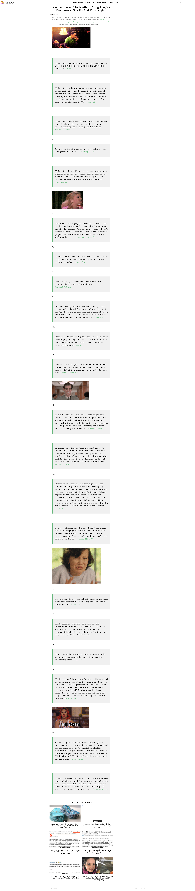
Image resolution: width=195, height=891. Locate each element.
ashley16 (91, 102)
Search (192, 2)
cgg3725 (78, 660)
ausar (78, 345)
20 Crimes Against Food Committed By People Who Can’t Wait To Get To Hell (65, 877)
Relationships (113, 2)
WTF (65, 821)
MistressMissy (72, 698)
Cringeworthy (97, 847)
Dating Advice (65, 847)
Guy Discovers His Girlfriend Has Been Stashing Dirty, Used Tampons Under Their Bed (97, 852)
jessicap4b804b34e (85, 539)
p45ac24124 (72, 69)
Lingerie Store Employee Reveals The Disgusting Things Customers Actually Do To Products (97, 825)
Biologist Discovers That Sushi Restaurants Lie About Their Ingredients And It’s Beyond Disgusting (97, 878)
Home (136, 888)
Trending (97, 873)
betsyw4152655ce (100, 789)
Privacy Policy (142, 888)
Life (93, 2)
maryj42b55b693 (62, 129)
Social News (101, 2)
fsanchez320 (74, 604)
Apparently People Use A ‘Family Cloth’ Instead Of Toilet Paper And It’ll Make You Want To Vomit (65, 825)
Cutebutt (99, 317)
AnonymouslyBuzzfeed (86, 237)
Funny (87, 2)
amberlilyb (80, 262)
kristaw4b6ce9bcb (70, 372)
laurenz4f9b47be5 (63, 287)
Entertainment (78, 2)
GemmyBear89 (87, 152)
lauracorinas (77, 759)
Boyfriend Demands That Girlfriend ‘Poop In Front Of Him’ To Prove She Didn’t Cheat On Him (65, 852)
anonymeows (61, 182)
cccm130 (59, 508)
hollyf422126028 (62, 464)
